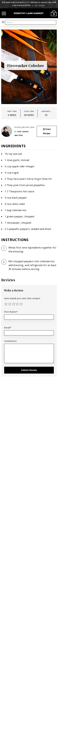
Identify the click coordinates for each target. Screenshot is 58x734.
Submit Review (29, 370)
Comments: (10, 341)
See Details (40, 5)
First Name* (11, 311)
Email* (7, 327)
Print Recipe (47, 131)
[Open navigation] (4, 13)
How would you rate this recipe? (22, 298)
